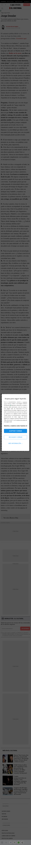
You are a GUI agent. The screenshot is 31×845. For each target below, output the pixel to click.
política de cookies (21, 420)
